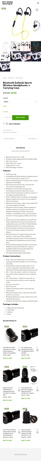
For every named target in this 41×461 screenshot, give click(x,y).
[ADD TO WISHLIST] (19, 350)
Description (20, 148)
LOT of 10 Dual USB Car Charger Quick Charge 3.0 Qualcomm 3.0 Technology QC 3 (9, 432)
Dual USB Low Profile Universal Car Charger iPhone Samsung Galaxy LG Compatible (9, 350)
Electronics (19, 78)
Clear (4, 106)
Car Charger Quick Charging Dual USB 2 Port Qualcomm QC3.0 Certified (27, 350)
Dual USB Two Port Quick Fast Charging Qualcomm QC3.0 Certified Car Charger (27, 390)
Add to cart (20, 117)
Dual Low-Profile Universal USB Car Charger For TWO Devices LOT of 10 (26, 432)
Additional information (20, 151)
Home (4, 78)
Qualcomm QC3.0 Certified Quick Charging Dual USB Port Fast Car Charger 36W (9, 391)
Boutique (11, 78)
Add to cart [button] (7, 358)
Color (5, 98)
